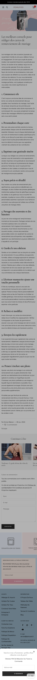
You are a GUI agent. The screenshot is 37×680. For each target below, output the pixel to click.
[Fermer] (34, 651)
